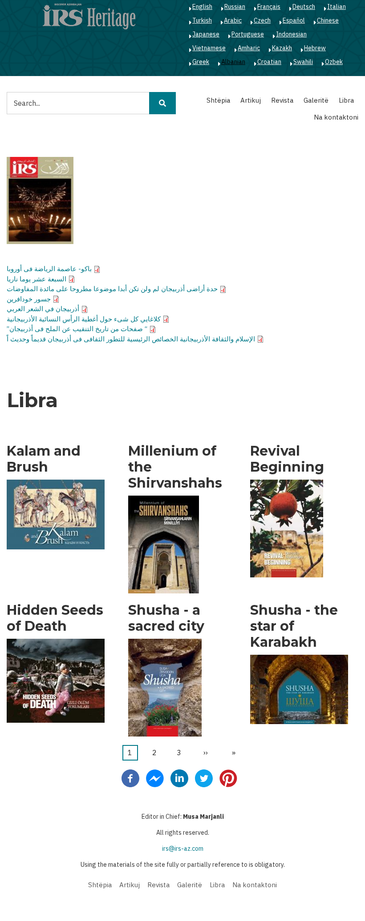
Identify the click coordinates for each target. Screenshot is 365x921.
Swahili (303, 62)
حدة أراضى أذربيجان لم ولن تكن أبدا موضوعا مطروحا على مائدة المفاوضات (112, 288)
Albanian (233, 62)
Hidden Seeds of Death (55, 618)
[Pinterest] (228, 778)
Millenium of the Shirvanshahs (175, 467)
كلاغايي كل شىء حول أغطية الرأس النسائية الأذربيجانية (84, 319)
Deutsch (303, 7)
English (202, 7)
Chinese (328, 20)
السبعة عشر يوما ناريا (36, 279)
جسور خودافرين (29, 299)
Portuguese (247, 34)
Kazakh (282, 48)
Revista (282, 100)
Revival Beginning (287, 459)
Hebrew (315, 48)
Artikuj (250, 100)
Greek (200, 62)
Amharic (249, 48)
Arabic (233, 20)
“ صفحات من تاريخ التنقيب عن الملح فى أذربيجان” (77, 328)
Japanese (205, 34)
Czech (262, 20)
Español (294, 20)
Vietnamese (209, 48)
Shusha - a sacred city (166, 618)
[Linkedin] (179, 778)
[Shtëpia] (89, 16)
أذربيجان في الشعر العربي (43, 308)
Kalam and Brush (44, 459)
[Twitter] (204, 778)
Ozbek (334, 62)
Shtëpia (218, 100)
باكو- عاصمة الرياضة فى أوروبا (49, 268)
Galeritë (316, 100)
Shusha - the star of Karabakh (294, 626)
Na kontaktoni (336, 117)
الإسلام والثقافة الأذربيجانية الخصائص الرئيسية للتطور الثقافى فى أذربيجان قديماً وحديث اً (131, 339)
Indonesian (291, 34)
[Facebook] (130, 778)
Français (268, 7)
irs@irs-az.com (182, 849)
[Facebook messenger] (155, 778)
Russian (234, 7)
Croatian (269, 62)
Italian (336, 7)
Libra (346, 100)
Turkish (202, 20)
